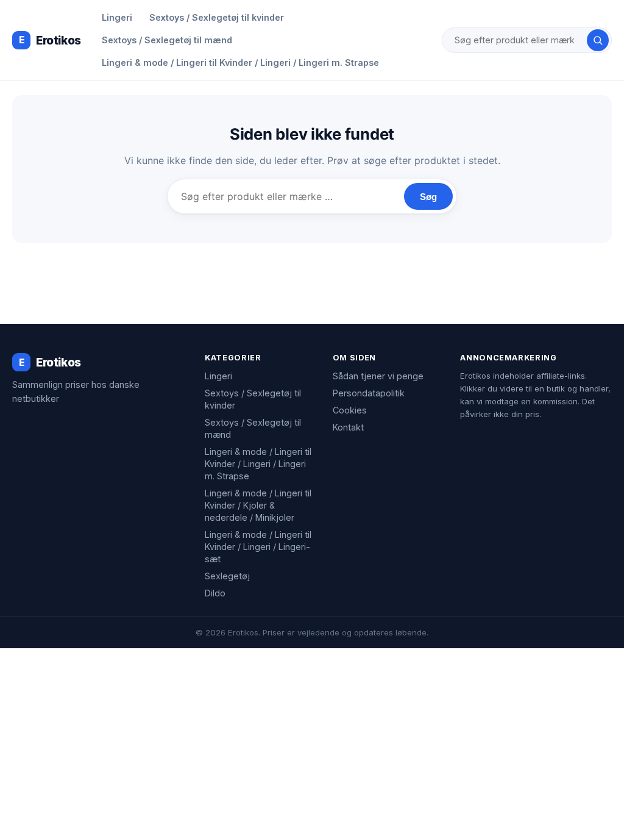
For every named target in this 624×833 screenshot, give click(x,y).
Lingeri (117, 17)
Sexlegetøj (227, 576)
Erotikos (50, 40)
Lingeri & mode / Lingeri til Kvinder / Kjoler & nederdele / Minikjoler (258, 505)
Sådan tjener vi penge (378, 376)
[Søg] (598, 40)
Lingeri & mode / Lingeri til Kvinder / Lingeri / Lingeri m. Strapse (240, 62)
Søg (428, 196)
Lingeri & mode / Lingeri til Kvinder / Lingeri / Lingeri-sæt (258, 546)
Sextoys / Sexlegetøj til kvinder (216, 17)
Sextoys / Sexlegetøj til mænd (167, 40)
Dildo (215, 593)
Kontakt (348, 427)
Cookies (350, 410)
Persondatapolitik (369, 393)
